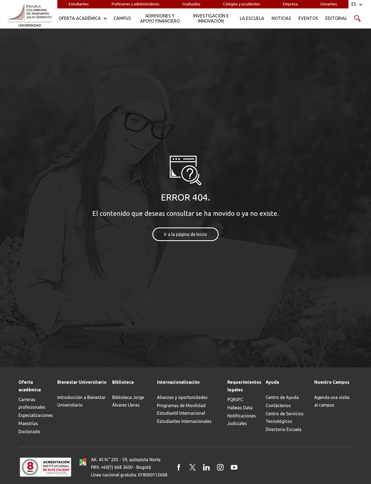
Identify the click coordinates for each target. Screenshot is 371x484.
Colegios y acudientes (241, 4)
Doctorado (29, 431)
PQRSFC (235, 399)
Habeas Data (240, 407)
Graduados (191, 4)
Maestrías (28, 423)
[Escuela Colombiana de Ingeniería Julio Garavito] (29, 16)
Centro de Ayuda (282, 397)
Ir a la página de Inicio (185, 234)
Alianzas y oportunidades (182, 397)
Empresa (290, 4)
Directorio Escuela (283, 429)
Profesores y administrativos (135, 4)
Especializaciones (35, 415)
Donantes (328, 4)
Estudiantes (79, 4)
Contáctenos (278, 405)
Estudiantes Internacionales (184, 421)
